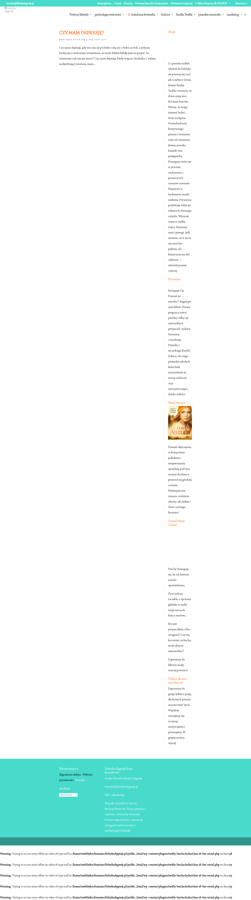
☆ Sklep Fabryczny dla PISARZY (211, 3)
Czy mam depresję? (81, 33)
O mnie (117, 3)
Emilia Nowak (72, 39)
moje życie (100, 39)
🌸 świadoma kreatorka (141, 15)
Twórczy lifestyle (79, 15)
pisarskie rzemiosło (209, 15)
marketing (233, 15)
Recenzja (128, 3)
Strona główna (104, 3)
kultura (165, 15)
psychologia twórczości (108, 15)
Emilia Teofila (184, 15)
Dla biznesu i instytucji (181, 3)
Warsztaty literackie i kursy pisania (151, 3)
